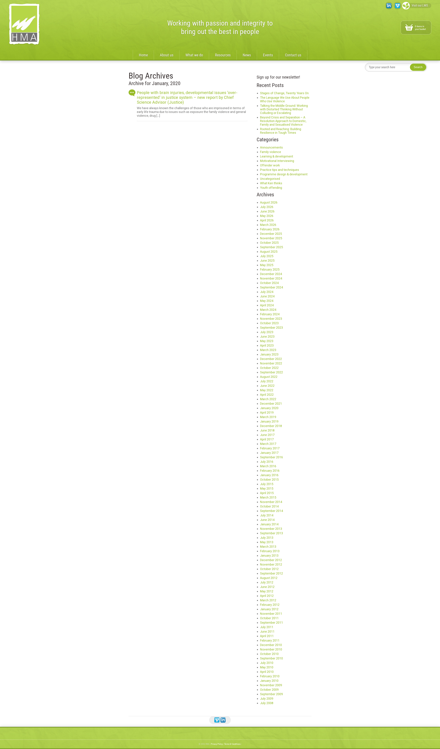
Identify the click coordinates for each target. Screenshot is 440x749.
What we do (194, 55)
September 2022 (271, 372)
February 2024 (269, 314)
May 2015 (266, 488)
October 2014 (269, 506)
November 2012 (271, 564)
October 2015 (269, 479)
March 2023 (268, 350)
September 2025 (271, 247)
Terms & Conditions (232, 744)
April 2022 (267, 394)
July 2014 (266, 515)
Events (268, 55)
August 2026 (268, 202)
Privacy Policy (217, 744)
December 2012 (271, 560)
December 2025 (271, 234)
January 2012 (269, 609)
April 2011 (267, 636)
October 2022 (269, 368)
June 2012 (267, 587)
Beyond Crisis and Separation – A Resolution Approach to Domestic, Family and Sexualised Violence (283, 121)
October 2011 (269, 618)
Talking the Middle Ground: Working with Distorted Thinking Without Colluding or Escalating (284, 109)
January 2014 (269, 524)
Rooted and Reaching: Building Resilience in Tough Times (280, 130)
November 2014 (271, 502)
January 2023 (269, 354)
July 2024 (266, 292)
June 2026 (267, 211)
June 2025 (267, 260)
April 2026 (267, 220)
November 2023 (271, 318)
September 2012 (271, 573)
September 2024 (271, 287)
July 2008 (266, 703)
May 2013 (266, 542)
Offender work (270, 165)
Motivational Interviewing (277, 161)
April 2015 (267, 493)
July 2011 (266, 627)
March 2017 (268, 444)
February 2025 (269, 269)
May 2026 (266, 216)
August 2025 (268, 251)
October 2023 (269, 323)
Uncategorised (270, 179)
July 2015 (266, 484)
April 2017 (267, 439)
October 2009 (269, 689)
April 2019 (267, 412)
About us (166, 55)
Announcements (271, 147)
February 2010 (269, 676)
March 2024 (268, 309)
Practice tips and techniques (279, 170)
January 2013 (269, 555)
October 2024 (269, 283)
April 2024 (267, 305)
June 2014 (267, 520)
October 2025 (269, 242)
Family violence (270, 152)
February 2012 (269, 604)
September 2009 (271, 694)
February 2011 (269, 640)
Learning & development (276, 156)
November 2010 (271, 649)
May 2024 (266, 301)
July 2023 (266, 332)
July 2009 (266, 698)
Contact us (293, 55)
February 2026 (269, 229)
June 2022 (267, 385)
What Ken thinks (271, 183)
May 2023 (266, 341)
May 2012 (266, 591)
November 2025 (271, 238)
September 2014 (271, 511)
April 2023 (267, 345)
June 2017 (267, 435)
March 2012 (268, 600)
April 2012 (267, 596)
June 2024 (267, 296)
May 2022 (266, 390)
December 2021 (271, 403)
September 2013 (271, 533)
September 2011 (271, 622)
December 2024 (271, 274)
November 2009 (271, 685)
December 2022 (271, 359)
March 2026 (268, 225)
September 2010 (271, 658)
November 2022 (271, 363)
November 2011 (271, 613)
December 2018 (271, 426)
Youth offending (271, 187)
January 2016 (269, 475)
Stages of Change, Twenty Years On (284, 93)
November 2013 (271, 529)
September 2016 (271, 457)
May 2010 (266, 667)
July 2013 (266, 537)
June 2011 (267, 631)
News (247, 55)
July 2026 (266, 207)
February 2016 (269, 470)
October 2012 (269, 569)
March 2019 (268, 417)
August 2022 (268, 377)
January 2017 (269, 453)
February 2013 (269, 551)
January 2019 (269, 421)
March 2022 (268, 399)
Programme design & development (283, 174)
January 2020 (269, 408)
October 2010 (269, 654)
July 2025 (266, 256)
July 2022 (266, 381)
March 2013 (268, 546)
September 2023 (271, 327)
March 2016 (268, 466)
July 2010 (266, 663)
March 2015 (268, 497)
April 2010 (267, 672)
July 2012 (266, 582)
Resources (223, 55)
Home (143, 55)
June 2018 (267, 430)
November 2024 (271, 278)
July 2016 (266, 461)
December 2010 (271, 645)
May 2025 (266, 265)
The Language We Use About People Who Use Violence (284, 99)
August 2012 (268, 578)
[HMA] (24, 24)
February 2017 (269, 448)
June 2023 (267, 336)
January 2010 (269, 680)
